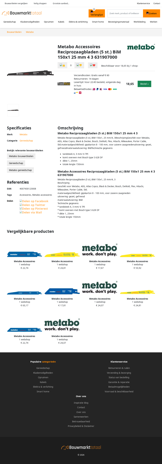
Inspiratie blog (81, 402)
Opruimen (49, 21)
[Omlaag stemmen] (79, 65)
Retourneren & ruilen (119, 368)
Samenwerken (81, 416)
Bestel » (144, 83)
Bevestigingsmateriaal (118, 21)
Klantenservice (143, 3)
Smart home (98, 21)
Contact (156, 3)
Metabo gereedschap (20, 170)
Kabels (61, 21)
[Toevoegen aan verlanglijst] (92, 65)
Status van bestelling (119, 377)
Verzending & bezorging (119, 372)
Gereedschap (9, 21)
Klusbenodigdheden (30, 21)
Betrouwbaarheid (81, 421)
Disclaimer (89, 426)
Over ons (81, 412)
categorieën (49, 361)
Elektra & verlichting (78, 21)
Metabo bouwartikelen (21, 156)
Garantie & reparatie (119, 382)
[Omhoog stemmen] (62, 65)
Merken (153, 21)
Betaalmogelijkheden (119, 386)
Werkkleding (140, 21)
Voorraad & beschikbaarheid (119, 391)
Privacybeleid (74, 426)
